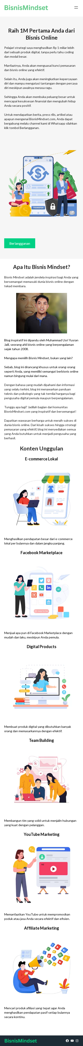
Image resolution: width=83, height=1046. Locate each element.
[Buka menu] (76, 7)
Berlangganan (19, 243)
